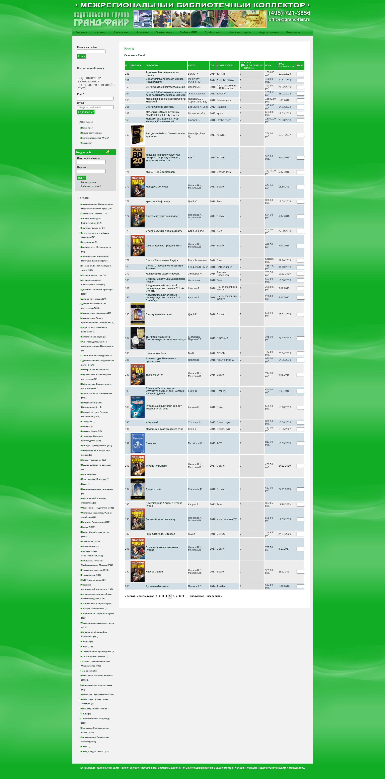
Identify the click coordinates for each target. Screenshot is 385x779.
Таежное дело (154, 374)
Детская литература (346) (94, 299)
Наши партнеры (240, 32)
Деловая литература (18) (93, 275)
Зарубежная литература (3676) (96, 355)
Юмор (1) (85, 747)
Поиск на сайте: (87, 47)
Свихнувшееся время (159, 314)
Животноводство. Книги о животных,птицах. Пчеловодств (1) (97, 346)
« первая (130, 596)
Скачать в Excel (134, 55)
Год (212, 65)
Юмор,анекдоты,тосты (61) (94, 752)
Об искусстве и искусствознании (165, 87)
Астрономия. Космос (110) (94, 214)
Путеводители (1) (89, 546)
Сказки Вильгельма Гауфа (162, 260)
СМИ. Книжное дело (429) (93, 580)
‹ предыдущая (145, 596)
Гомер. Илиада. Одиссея (160, 534)
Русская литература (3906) (94, 570)
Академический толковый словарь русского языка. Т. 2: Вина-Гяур (163, 298)
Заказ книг (120, 32)
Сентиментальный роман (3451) (97, 604)
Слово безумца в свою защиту (164, 231)
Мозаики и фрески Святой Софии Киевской (165, 100)
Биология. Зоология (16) (93, 228)
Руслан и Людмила (157, 586)
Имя (80, 94)
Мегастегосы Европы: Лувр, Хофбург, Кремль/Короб (162, 120)
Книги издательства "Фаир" (95, 138)
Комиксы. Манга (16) (91, 431)
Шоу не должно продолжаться (164, 245)
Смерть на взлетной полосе (162, 216)
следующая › (198, 596)
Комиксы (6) (87, 426)
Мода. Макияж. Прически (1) (95, 479)
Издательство (269, 32)
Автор (191, 65)
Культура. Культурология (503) (96, 446)
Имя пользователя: (89, 158)
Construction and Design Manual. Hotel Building (164, 80)
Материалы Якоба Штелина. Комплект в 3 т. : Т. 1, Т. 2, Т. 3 (162, 113)
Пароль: (83, 167)
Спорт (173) (87, 646)
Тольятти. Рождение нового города (162, 74)
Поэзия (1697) (88, 527)
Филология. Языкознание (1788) (97, 694)
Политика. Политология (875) (95, 522)
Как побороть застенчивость (163, 273)
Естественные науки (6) (93, 337)
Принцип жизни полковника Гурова (162, 549)
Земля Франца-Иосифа (160, 106)
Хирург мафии (154, 571)
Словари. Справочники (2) (94, 608)
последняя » (214, 596)
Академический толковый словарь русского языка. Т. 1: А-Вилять (165, 288)
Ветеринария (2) (89, 242)
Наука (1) (85, 484)
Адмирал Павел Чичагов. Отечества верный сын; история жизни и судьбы (165, 391)
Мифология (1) (88, 474)
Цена (268, 65)
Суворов (151, 443)
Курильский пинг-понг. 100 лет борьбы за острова (164, 407)
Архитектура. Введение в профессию (161, 360)
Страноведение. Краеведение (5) (97, 651)
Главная (81, 32)
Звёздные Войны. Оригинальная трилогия (165, 135)
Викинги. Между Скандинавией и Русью (165, 280)
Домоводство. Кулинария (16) (96, 313)
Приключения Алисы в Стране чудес (164, 504)
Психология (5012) (90, 541)
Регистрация (88, 182)
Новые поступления (91, 133)
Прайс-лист (213, 32)
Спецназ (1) (87, 641)
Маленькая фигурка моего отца (164, 429)
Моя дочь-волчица (157, 186)
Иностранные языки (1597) (94, 370)
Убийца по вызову (156, 465)
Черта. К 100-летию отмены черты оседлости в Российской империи (166, 93)
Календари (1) (88, 421)
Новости (142, 32)
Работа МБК (188, 32)
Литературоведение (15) (93, 460)
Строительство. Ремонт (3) (94, 656)
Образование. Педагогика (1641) (97, 508)
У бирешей (152, 422)
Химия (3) (86, 714)
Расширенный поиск (90, 68)
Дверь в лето (153, 489)
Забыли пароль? (91, 186)
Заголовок (152, 65)
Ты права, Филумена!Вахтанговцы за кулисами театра (166, 338)
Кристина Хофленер (158, 201)
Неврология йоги (156, 353)
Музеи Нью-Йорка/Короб (160, 172)
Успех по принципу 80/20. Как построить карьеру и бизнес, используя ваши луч (163, 157)
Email (81, 102)
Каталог (100, 32)
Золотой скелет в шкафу (160, 519)
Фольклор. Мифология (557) (95, 709)
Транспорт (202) (89, 671)
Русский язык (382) (91, 575)
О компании (164, 32)
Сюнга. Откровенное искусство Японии (164, 267)
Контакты (293, 32)
